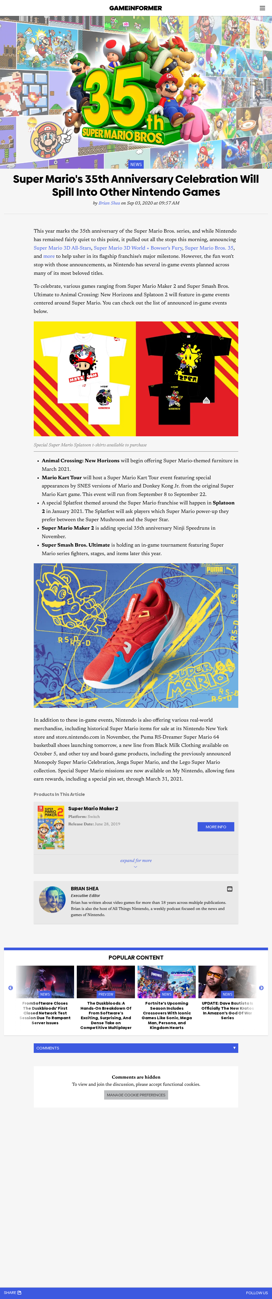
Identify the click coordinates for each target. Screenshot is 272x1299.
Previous (10, 988)
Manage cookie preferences (136, 1095)
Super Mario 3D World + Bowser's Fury (138, 248)
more (49, 256)
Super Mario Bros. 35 (209, 248)
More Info (216, 827)
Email (229, 889)
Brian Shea (109, 203)
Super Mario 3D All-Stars (62, 248)
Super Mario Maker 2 (93, 808)
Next (261, 988)
